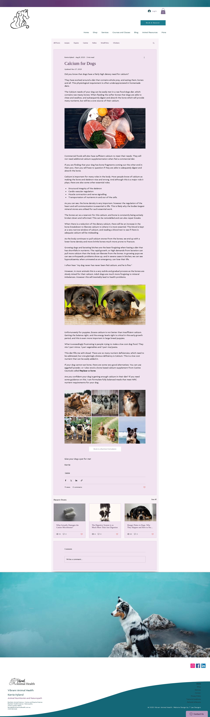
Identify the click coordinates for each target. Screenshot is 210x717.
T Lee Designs (195, 707)
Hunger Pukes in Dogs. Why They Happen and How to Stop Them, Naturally (139, 526)
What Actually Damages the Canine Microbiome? (67, 526)
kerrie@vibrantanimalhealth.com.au (19, 707)
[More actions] (144, 57)
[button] (163, 11)
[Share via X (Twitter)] (71, 480)
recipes (66, 43)
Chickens (116, 43)
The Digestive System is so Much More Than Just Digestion (105, 526)
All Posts (57, 43)
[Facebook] (198, 666)
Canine (85, 43)
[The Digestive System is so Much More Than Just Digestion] (105, 512)
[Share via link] (82, 480)
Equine (76, 43)
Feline (94, 43)
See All (153, 499)
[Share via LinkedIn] (76, 480)
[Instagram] (193, 666)
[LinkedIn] (203, 666)
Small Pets (105, 43)
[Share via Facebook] (66, 480)
